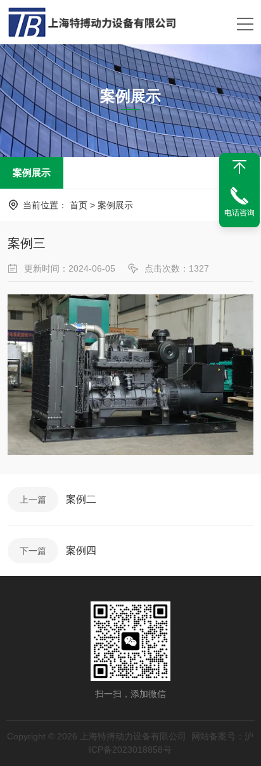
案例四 (81, 550)
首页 (78, 205)
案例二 (81, 499)
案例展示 (32, 172)
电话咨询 (239, 212)
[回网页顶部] (239, 167)
